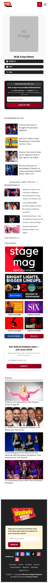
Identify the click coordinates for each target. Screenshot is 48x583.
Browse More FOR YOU (22, 182)
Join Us (36, 565)
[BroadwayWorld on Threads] (39, 554)
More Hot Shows (14, 336)
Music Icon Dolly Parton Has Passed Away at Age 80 (21, 403)
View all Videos (10, 238)
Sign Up (14, 544)
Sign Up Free (24, 105)
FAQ (10, 72)
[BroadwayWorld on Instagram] (22, 554)
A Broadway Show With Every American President (23, 481)
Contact (28, 565)
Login (33, 4)
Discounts (34, 336)
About (20, 565)
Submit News (15, 567)
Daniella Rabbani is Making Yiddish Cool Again (31, 229)
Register (26, 4)
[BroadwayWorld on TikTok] (33, 554)
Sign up (24, 366)
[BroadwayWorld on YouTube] (17, 559)
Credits (12, 61)
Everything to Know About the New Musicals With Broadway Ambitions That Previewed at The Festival (23, 455)
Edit (11, 67)
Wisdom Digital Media (32, 574)
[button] (39, 4)
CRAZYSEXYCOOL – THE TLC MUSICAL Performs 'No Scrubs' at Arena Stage (33, 219)
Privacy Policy (31, 577)
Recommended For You (14, 118)
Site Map (34, 567)
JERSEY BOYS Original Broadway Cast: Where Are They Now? (22, 428)
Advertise (12, 565)
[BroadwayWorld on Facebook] (17, 554)
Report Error (24, 570)
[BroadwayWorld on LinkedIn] (28, 554)
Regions (26, 567)
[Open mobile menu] (45, 4)
